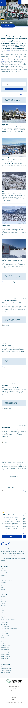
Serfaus (3, 607)
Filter (21, 94)
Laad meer (13, 476)
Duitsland (3, 584)
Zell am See (3, 601)
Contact (14, 697)
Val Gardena (4, 630)
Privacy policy (14, 690)
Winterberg (3, 596)
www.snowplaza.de (5, 652)
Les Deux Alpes (4, 633)
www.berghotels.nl (5, 658)
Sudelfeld (3, 61)
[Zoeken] (19, 2)
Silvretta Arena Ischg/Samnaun (8, 621)
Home (2, 568)
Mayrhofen (3, 599)
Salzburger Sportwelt (5, 624)
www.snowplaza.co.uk (5, 654)
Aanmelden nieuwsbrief (6, 668)
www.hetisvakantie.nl (5, 645)
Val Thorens (3, 605)
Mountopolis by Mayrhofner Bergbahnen (10, 628)
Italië (2, 587)
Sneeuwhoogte (4, 572)
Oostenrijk (3, 582)
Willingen (3, 608)
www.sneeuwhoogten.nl (6, 651)
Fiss (2, 612)
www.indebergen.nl (5, 644)
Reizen (2, 573)
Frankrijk (3, 586)
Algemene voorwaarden (14, 686)
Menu (24, 2)
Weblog (2, 575)
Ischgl (2, 598)
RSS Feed (3, 674)
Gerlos (2, 610)
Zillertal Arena (4, 637)
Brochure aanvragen (5, 672)
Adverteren (14, 695)
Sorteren (8, 94)
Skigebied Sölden (5, 635)
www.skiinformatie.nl (5, 647)
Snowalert (3, 666)
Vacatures (14, 699)
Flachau (3, 603)
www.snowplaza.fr (5, 660)
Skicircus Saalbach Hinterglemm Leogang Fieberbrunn (13, 631)
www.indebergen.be (5, 656)
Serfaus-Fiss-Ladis (5, 626)
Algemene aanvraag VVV (6, 670)
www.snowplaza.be (5, 649)
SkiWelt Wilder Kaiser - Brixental (8, 619)
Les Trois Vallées (4, 622)
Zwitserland (3, 589)
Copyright (14, 688)
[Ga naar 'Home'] (3, 3)
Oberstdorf (8, 50)
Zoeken (14, 89)
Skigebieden (3, 570)
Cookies (14, 693)
